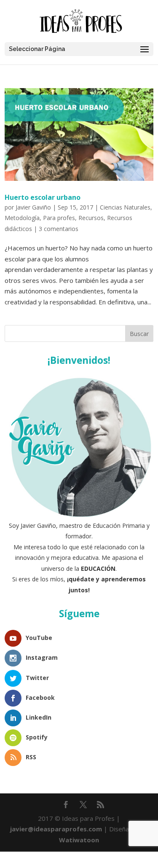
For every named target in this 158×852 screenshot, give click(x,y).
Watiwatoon (79, 840)
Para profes (59, 218)
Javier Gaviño (33, 207)
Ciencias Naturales (125, 207)
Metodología (22, 218)
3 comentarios (58, 229)
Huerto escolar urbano (42, 197)
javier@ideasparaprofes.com (56, 829)
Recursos (91, 218)
